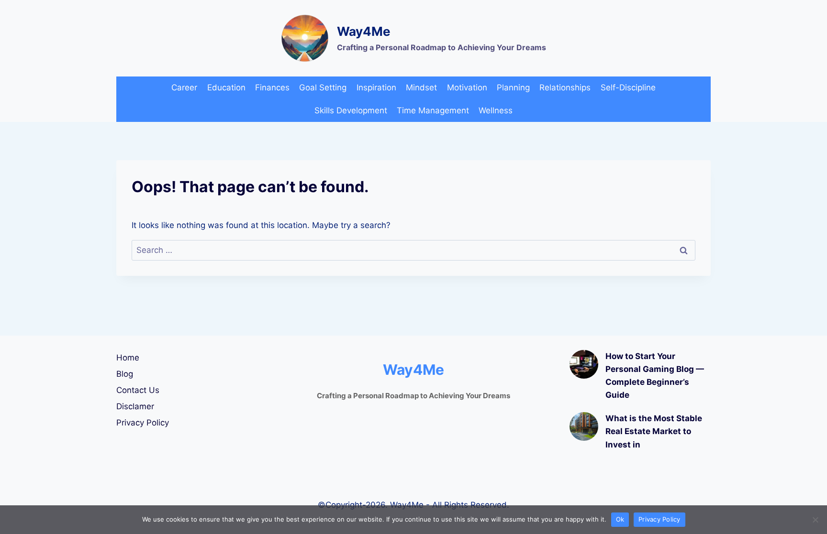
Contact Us (137, 390)
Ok (620, 519)
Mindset (421, 87)
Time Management (433, 110)
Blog (124, 374)
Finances (272, 87)
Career (184, 87)
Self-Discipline (628, 87)
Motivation (467, 87)
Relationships (565, 87)
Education (226, 87)
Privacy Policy (142, 422)
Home (127, 357)
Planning (513, 87)
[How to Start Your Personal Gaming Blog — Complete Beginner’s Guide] (584, 364)
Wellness (496, 110)
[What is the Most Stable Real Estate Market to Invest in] (584, 426)
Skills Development (350, 110)
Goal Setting (322, 87)
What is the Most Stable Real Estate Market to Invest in (653, 431)
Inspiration (376, 87)
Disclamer (135, 406)
